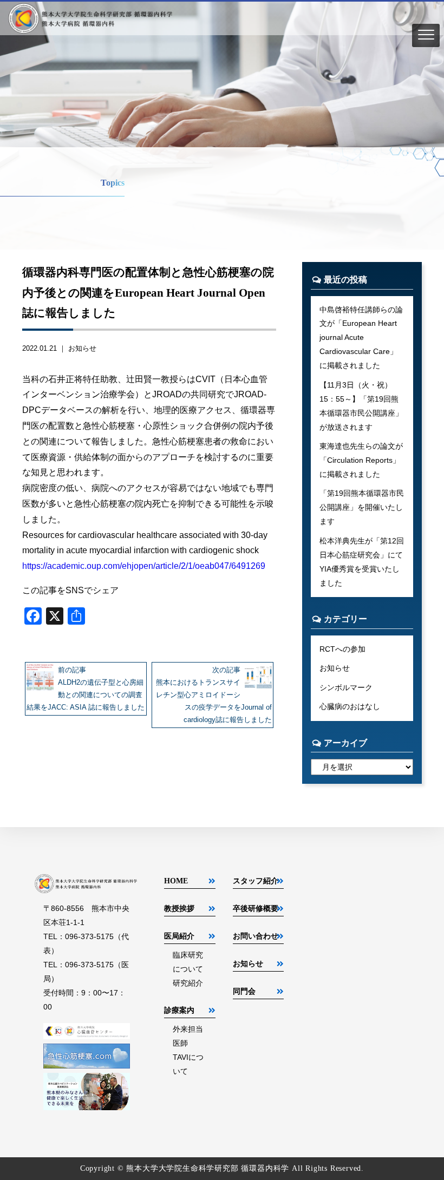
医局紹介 (179, 936)
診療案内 (179, 1010)
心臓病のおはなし (349, 706)
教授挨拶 (179, 908)
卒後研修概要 (255, 908)
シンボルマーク (346, 687)
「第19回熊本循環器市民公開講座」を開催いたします (361, 507)
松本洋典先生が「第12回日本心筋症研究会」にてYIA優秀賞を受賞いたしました (361, 561)
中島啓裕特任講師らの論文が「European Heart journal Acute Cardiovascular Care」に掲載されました (361, 337)
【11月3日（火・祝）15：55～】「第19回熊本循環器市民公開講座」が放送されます (361, 406)
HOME (176, 880)
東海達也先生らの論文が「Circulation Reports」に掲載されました (361, 460)
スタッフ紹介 (255, 880)
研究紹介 (188, 983)
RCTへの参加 (342, 649)
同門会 (244, 991)
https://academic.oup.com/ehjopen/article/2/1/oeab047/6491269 (143, 566)
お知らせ (82, 348)
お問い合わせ (255, 936)
